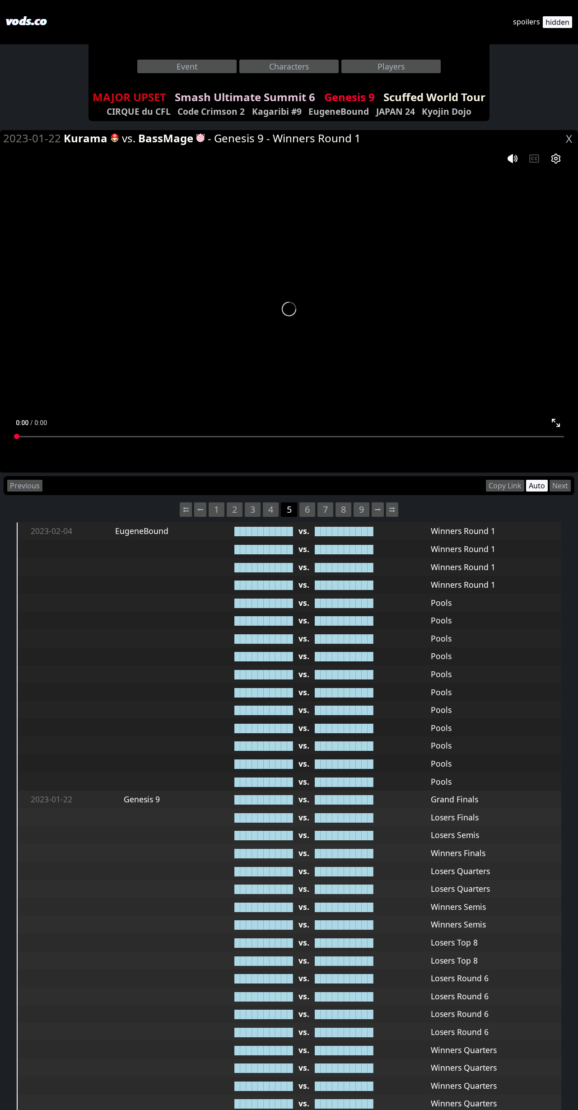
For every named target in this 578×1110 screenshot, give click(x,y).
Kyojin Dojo (446, 111)
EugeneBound (338, 111)
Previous (25, 486)
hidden (557, 22)
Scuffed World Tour (434, 96)
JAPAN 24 (395, 111)
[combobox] (187, 66)
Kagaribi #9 (277, 111)
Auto (537, 486)
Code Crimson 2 (211, 111)
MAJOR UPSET (129, 96)
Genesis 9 (349, 96)
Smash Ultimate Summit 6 (245, 96)
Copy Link (505, 486)
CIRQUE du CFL (139, 111)
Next (560, 486)
